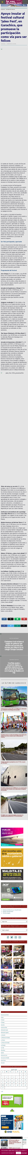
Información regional (4, 1032)
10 (2, 1079)
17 (2, 1082)
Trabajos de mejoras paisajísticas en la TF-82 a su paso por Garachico (13, 762)
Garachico (3, 9)
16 (25, 1079)
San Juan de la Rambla (5, 1057)
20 (13, 1082)
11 (6, 1079)
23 (25, 1082)
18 (6, 1082)
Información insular (10, 9)
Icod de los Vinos (4, 1027)
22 (21, 1082)
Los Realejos (3, 1045)
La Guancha (3, 1035)
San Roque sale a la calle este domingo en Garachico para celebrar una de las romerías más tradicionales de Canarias (14, 736)
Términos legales (6, 913)
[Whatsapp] (17, 626)
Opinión (2, 1052)
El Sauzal (2, 1020)
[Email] (24, 626)
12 (10, 1079)
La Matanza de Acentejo (5, 1037)
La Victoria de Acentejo (5, 1042)
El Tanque (2, 1022)
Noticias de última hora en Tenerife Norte (12, 910)
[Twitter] (11, 626)
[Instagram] (16, 937)
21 (17, 1082)
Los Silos (2, 1047)
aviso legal (24, 1153)
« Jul (2, 1091)
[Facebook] (4, 626)
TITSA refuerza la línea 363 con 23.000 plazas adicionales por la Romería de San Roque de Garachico (14, 709)
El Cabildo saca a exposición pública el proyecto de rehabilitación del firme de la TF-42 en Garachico (12, 815)
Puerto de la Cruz (4, 1055)
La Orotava (3, 1040)
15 (21, 1079)
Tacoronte (2, 1063)
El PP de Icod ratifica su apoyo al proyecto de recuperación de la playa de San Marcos (15, 1141)
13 (13, 1079)
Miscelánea (3, 1050)
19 (10, 1082)
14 (17, 1079)
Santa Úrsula (3, 1060)
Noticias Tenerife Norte (8, 911)
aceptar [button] (18, 1153)
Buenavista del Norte (5, 1014)
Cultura (2, 1017)
